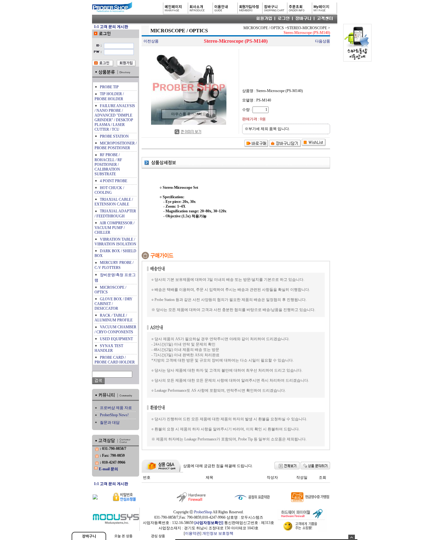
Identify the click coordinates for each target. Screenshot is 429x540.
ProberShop (203, 512)
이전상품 (151, 41)
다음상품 (322, 41)
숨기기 (351, 537)
